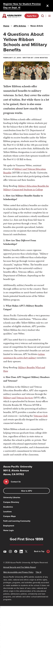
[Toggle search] (42, 16)
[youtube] (5, 551)
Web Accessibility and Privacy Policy (18, 572)
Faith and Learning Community (16, 521)
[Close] (47, 6)
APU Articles (20, 25)
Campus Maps (9, 516)
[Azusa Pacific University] (12, 16)
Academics (8, 506)
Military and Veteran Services (18, 397)
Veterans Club (40, 415)
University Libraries (11, 497)
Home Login (8, 530)
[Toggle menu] (49, 16)
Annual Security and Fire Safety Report (19, 567)
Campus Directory (11, 502)
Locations (7, 511)
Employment (8, 525)
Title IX (38, 572)
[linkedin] (21, 551)
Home (6, 25)
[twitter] (26, 551)
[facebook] (15, 551)
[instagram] (10, 551)
